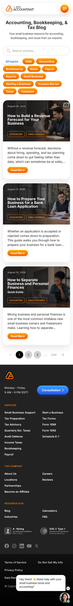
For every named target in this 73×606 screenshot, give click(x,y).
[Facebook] (6, 546)
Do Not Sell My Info (50, 562)
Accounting (46, 61)
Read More (18, 170)
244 (54, 355)
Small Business (33, 76)
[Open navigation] (64, 8)
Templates (27, 91)
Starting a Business (18, 84)
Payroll (49, 69)
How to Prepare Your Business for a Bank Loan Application (26, 203)
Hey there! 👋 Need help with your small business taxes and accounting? (40, 583)
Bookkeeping (14, 69)
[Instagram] (14, 546)
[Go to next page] (62, 354)
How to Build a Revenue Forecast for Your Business (28, 120)
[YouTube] (29, 546)
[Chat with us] (65, 598)
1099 (28, 61)
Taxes (9, 91)
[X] (36, 546)
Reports (11, 76)
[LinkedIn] (21, 546)
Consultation (51, 390)
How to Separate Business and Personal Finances (27, 284)
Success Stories (48, 84)
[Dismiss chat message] (68, 588)
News (34, 69)
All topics (12, 61)
